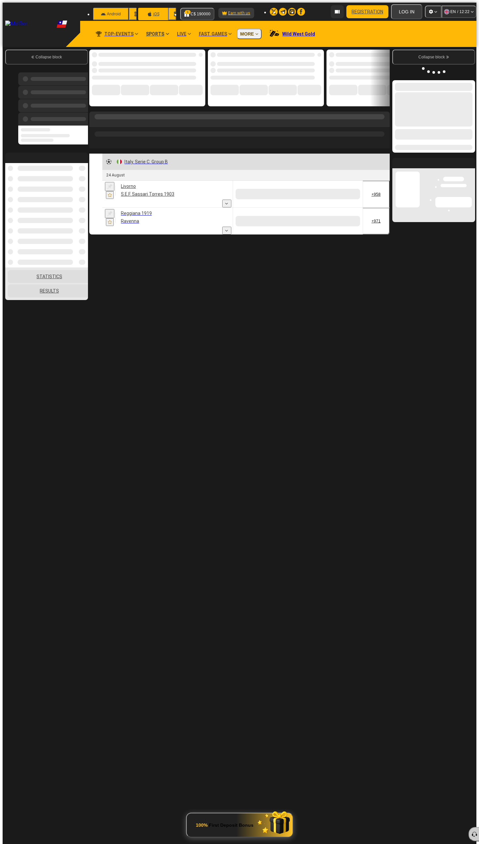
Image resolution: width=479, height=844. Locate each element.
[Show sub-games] (226, 200)
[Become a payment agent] (337, 11)
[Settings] (433, 12)
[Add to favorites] (195, 56)
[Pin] (109, 183)
